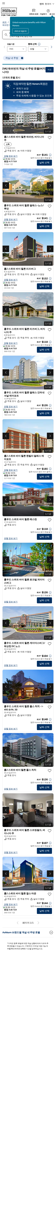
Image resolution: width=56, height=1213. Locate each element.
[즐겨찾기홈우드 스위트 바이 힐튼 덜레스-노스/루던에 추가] (49, 206)
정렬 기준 (10, 44)
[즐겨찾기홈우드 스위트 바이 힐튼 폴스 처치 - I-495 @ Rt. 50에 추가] (49, 712)
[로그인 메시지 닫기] (53, 19)
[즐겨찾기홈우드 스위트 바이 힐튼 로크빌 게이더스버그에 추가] (49, 580)
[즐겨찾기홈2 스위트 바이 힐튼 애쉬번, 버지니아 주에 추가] (49, 137)
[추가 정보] (50, 155)
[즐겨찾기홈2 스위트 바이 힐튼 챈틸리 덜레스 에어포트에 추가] (49, 456)
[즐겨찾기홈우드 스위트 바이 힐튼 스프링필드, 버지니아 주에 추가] (49, 836)
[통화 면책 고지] (39, 44)
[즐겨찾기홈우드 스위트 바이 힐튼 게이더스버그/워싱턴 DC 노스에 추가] (49, 643)
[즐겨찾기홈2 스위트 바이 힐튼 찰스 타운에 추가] (49, 899)
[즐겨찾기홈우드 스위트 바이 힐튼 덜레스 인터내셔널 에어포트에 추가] (49, 393)
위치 (4, 22)
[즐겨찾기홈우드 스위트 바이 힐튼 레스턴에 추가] (49, 520)
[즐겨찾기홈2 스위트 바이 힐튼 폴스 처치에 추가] (49, 775)
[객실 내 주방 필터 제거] (22, 58)
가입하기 (43, 14)
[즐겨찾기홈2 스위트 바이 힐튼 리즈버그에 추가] (49, 269)
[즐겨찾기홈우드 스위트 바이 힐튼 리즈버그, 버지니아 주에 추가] (49, 329)
